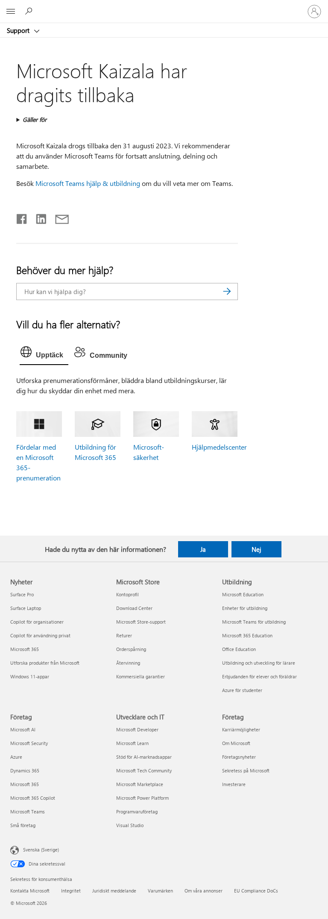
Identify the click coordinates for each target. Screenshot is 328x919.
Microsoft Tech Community (144, 770)
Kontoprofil (127, 594)
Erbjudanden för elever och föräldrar (259, 676)
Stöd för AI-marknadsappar (144, 757)
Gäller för (35, 119)
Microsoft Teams (27, 811)
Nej (256, 549)
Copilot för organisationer (37, 622)
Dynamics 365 (24, 770)
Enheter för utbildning (244, 608)
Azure (16, 757)
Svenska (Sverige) (41, 849)
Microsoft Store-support (141, 622)
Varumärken (160, 890)
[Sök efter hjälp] (30, 11)
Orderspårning (131, 649)
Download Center (134, 608)
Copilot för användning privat (40, 635)
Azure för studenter (242, 690)
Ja (203, 549)
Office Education (239, 649)
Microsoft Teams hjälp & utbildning (87, 183)
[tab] (44, 354)
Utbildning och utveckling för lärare (258, 663)
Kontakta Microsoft (30, 890)
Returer (124, 635)
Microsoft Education (243, 594)
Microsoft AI (22, 729)
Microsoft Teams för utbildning (254, 622)
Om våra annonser (203, 890)
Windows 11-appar (29, 676)
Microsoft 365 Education (247, 635)
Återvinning (128, 663)
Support (19, 30)
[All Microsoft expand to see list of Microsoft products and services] (10, 11)
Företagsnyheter (239, 757)
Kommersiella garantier (140, 676)
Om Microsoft (236, 743)
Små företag (22, 825)
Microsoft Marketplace (139, 784)
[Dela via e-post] (58, 217)
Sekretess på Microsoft (245, 770)
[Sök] (227, 291)
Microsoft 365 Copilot (32, 798)
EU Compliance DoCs (256, 890)
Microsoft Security (29, 743)
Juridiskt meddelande (114, 890)
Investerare (234, 784)
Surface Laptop (25, 608)
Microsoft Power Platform (142, 798)
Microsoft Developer (137, 729)
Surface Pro (22, 594)
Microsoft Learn (132, 743)
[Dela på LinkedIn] (37, 217)
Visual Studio (130, 825)
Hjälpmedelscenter (219, 446)
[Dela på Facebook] (22, 217)
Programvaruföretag (137, 811)
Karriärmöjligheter (241, 729)
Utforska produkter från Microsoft (44, 663)
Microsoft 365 (24, 649)
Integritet (71, 890)
